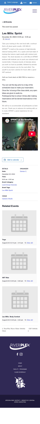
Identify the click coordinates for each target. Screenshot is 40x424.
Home (20, 363)
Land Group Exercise (9, 185)
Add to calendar (13, 160)
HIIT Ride (5, 278)
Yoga (4, 239)
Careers (35, 3)
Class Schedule (20, 372)
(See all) (7, 39)
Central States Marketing (24, 401)
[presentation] (19, 223)
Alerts (24, 3)
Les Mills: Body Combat (11, 317)
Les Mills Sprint (7, 190)
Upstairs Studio (7, 199)
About (20, 366)
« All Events (7, 22)
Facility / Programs (20, 369)
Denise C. (23, 171)
